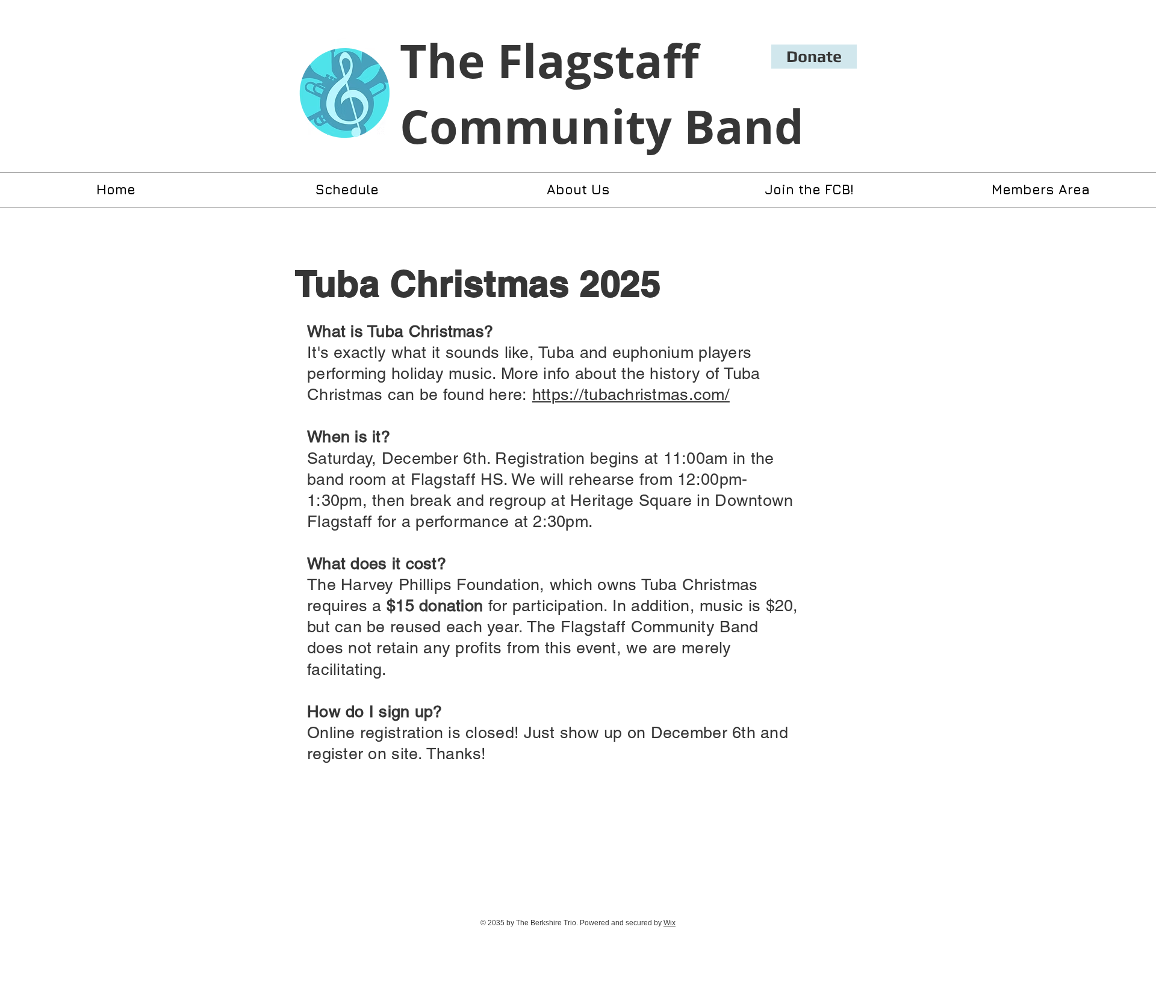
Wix (669, 923)
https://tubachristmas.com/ (631, 394)
